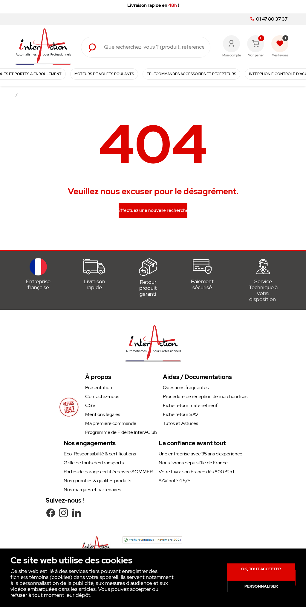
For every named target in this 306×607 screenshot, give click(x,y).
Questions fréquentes (186, 387)
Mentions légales (102, 414)
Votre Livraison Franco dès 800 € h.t (197, 472)
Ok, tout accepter (261, 568)
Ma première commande (110, 423)
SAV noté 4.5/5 (174, 480)
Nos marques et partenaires (92, 489)
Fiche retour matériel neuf (190, 405)
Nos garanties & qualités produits (97, 480)
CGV (90, 405)
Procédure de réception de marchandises (205, 396)
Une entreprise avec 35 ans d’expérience (200, 454)
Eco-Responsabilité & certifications (100, 454)
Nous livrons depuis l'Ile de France (193, 463)
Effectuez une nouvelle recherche (153, 210)
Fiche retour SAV (180, 414)
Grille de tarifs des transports (94, 463)
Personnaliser (261, 586)
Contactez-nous (102, 396)
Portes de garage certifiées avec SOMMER (108, 472)
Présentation (98, 387)
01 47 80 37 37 (271, 19)
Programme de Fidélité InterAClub (121, 432)
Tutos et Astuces (180, 423)
